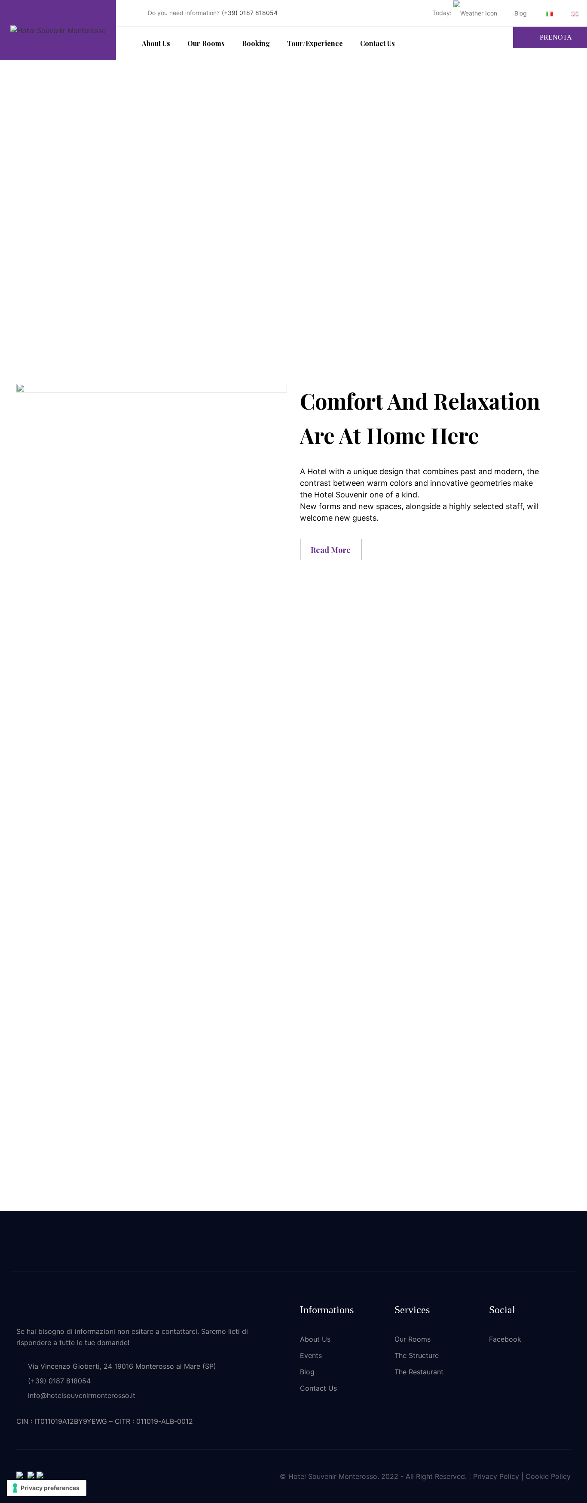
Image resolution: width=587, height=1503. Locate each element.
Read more (331, 550)
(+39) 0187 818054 (250, 12)
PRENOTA (556, 37)
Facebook (505, 1339)
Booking (256, 43)
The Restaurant (418, 1371)
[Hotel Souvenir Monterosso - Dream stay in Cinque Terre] (58, 30)
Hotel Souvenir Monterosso (332, 1476)
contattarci (179, 1331)
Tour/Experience (315, 43)
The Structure (416, 1355)
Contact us (377, 43)
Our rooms (206, 43)
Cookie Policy (548, 1476)
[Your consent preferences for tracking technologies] (46, 1488)
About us (156, 43)
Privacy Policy (496, 1476)
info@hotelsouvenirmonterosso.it (81, 1395)
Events (311, 1355)
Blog (520, 13)
